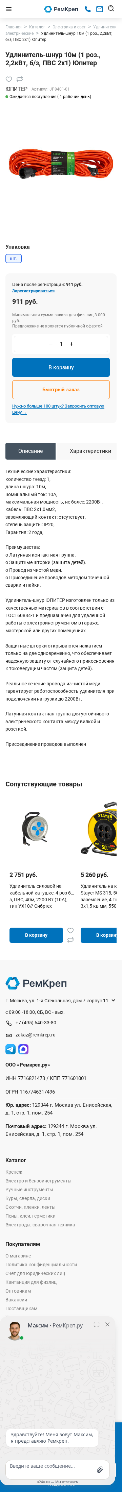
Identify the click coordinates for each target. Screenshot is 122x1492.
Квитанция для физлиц (31, 1282)
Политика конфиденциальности (41, 1264)
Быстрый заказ (61, 390)
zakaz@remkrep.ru (36, 1034)
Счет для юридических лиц (35, 1273)
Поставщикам (21, 1308)
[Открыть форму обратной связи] (99, 9)
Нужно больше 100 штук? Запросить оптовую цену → (58, 409)
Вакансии (16, 1299)
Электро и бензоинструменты (38, 1180)
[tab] (30, 451)
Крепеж (13, 1172)
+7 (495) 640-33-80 (36, 1022)
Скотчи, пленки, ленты (30, 1207)
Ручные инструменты (29, 1189)
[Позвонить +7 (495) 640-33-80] (87, 9)
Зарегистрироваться (33, 290)
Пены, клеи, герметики (30, 1216)
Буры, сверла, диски (27, 1198)
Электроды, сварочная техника (40, 1224)
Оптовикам (18, 1291)
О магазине (18, 1255)
